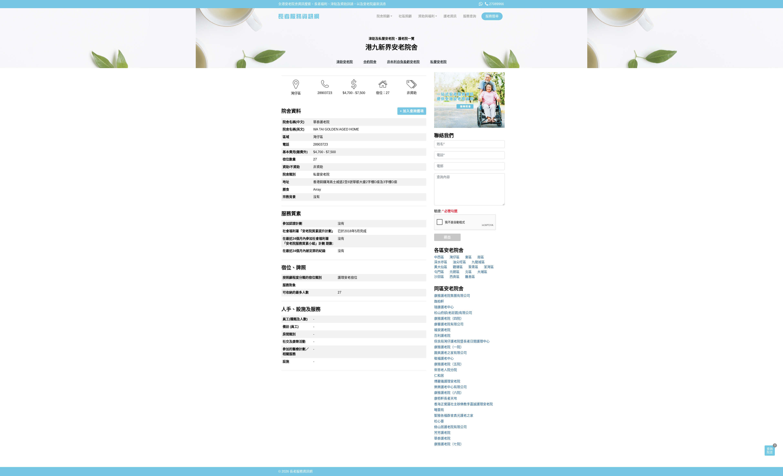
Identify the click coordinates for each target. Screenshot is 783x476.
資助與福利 (426, 16)
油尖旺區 (459, 262)
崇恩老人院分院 (445, 370)
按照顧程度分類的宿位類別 (302, 277)
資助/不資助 (291, 167)
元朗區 (454, 272)
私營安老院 (438, 62)
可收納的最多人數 (296, 292)
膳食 (286, 189)
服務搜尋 (492, 16)
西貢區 (454, 276)
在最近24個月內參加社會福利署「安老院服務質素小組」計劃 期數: (308, 241)
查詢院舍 (770, 450)
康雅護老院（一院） (448, 347)
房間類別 (289, 334)
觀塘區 (458, 267)
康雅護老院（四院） (448, 318)
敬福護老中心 (444, 358)
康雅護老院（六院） (448, 392)
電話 (286, 144)
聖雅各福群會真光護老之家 (453, 415)
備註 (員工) (291, 326)
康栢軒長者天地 (445, 398)
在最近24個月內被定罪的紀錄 (304, 251)
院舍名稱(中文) (293, 122)
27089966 (496, 4)
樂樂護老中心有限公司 (450, 387)
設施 (286, 361)
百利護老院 (442, 335)
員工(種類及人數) (295, 319)
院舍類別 (289, 174)
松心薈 (439, 421)
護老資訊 (450, 16)
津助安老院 (344, 62)
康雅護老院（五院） (448, 364)
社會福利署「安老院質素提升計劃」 (309, 231)
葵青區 (473, 267)
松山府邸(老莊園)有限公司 (453, 313)
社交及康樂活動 (294, 341)
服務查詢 (469, 16)
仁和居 (439, 375)
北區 (468, 272)
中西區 (439, 257)
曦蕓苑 (439, 410)
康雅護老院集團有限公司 (452, 295)
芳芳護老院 (442, 432)
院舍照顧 (383, 16)
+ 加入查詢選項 (412, 111)
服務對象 (289, 285)
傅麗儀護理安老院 (447, 381)
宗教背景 (289, 197)
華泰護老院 (442, 438)
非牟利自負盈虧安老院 (403, 62)
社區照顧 (405, 16)
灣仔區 (454, 257)
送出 (447, 237)
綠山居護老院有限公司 (450, 427)
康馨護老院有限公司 (448, 324)
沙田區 (439, 276)
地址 (286, 182)
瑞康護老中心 (444, 307)
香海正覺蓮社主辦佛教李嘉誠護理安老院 (463, 404)
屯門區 (439, 272)
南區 (480, 257)
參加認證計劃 (292, 223)
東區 (468, 257)
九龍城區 (478, 262)
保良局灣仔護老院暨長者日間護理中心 (462, 341)
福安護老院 (442, 330)
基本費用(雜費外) (295, 152)
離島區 (470, 276)
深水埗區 (440, 262)
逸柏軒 (439, 301)
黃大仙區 (440, 267)
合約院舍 (369, 62)
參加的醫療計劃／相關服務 (296, 351)
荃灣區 (489, 267)
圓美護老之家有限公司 (450, 353)
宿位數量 (289, 159)
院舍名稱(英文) (293, 129)
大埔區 (482, 272)
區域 (286, 137)
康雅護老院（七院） (448, 444)
